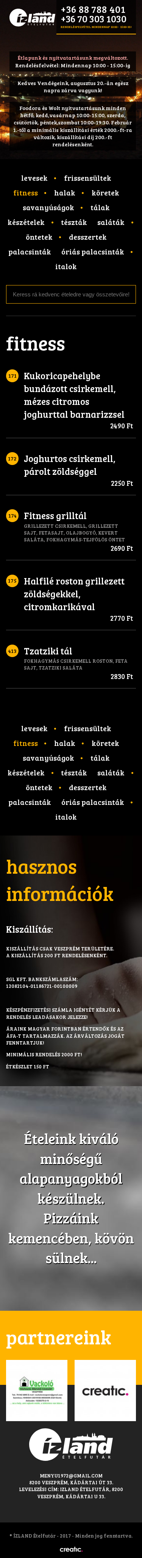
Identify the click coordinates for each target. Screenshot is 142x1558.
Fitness (25, 192)
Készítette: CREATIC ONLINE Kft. (71, 1549)
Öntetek (39, 237)
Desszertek (88, 237)
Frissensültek (87, 178)
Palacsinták (29, 251)
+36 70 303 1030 (93, 18)
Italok (66, 266)
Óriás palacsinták (92, 251)
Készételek (26, 222)
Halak (64, 192)
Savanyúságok (48, 207)
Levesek (34, 178)
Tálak (100, 207)
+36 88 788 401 (93, 9)
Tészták (74, 222)
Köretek (105, 192)
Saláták (111, 222)
